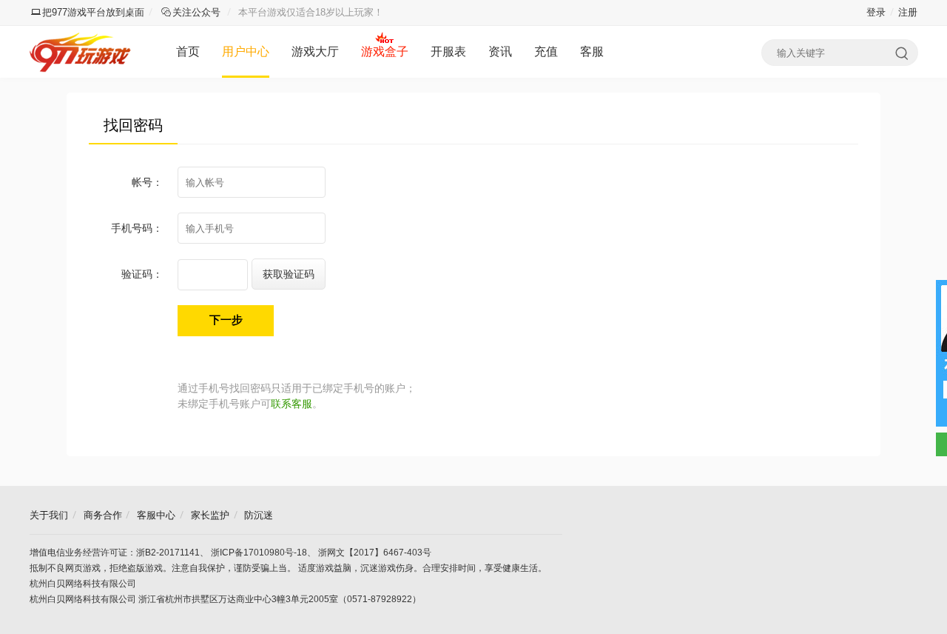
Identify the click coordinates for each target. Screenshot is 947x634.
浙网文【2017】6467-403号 (374, 552)
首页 (188, 51)
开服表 (448, 51)
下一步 (226, 319)
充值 (546, 51)
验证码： (142, 274)
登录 (876, 12)
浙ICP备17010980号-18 (259, 552)
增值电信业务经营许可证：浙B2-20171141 (115, 552)
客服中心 (156, 515)
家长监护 (210, 515)
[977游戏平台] (82, 52)
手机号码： (137, 228)
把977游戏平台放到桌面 (93, 12)
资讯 (500, 51)
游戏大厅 (315, 51)
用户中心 (245, 51)
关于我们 (49, 515)
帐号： (147, 182)
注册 (907, 12)
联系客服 (291, 404)
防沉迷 (258, 515)
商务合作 (103, 515)
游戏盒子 (384, 51)
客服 (592, 51)
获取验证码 (288, 274)
